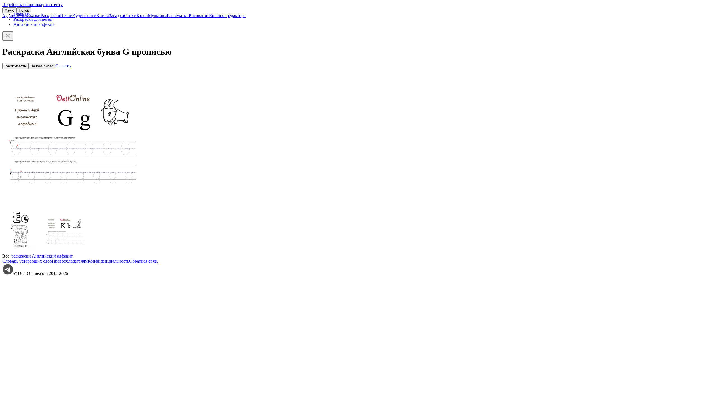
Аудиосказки (14, 15)
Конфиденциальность (108, 261)
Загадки (116, 15)
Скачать (63, 65)
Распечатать (15, 66)
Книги (102, 15)
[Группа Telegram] (7, 273)
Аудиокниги (84, 15)
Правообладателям (70, 261)
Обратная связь (143, 261)
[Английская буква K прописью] (65, 251)
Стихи (130, 15)
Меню (9, 10)
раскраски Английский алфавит (42, 256)
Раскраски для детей (32, 19)
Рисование (199, 15)
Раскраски (50, 15)
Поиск (24, 10)
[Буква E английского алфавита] (23, 251)
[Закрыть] (7, 36)
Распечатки (178, 15)
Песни (66, 15)
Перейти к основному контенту (32, 4)
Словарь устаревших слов (27, 261)
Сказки (34, 15)
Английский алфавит (33, 24)
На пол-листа (42, 66)
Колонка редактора (227, 15)
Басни (142, 15)
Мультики (157, 15)
